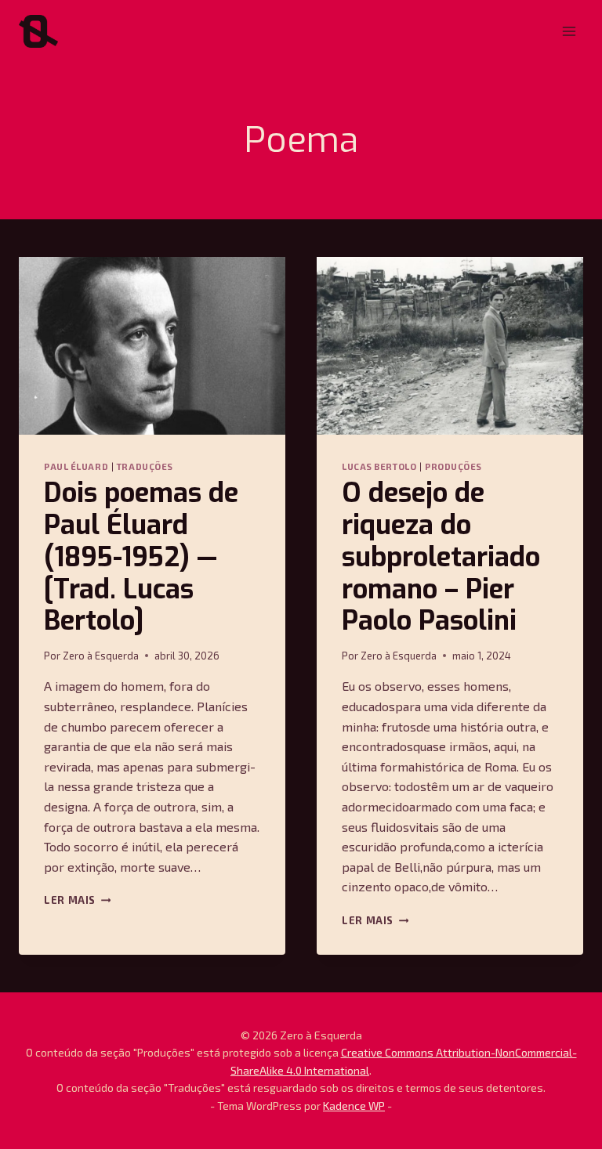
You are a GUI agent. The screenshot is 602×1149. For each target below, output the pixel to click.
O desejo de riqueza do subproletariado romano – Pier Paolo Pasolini (441, 556)
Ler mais (77, 900)
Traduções (145, 466)
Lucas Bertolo (379, 466)
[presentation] (152, 346)
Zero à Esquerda (101, 655)
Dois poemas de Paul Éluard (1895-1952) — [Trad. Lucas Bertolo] (141, 556)
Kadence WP (354, 1105)
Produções (453, 466)
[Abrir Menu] (568, 31)
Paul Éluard (76, 466)
